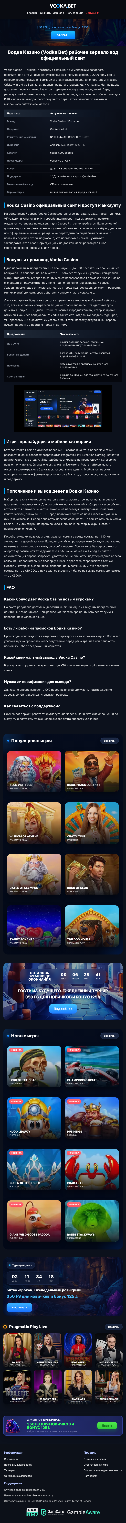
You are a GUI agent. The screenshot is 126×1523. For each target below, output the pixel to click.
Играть (107, 1425)
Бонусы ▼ (92, 12)
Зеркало (58, 12)
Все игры (109, 740)
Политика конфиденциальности (103, 1470)
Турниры (9, 1470)
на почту (48, 1495)
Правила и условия (95, 1459)
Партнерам (90, 1475)
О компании (11, 1459)
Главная (32, 12)
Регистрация (75, 12)
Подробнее (63, 1009)
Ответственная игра (96, 1464)
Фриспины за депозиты (18, 1475)
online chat (30, 1495)
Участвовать (19, 1307)
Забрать (63, 35)
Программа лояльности (18, 1464)
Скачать (45, 12)
